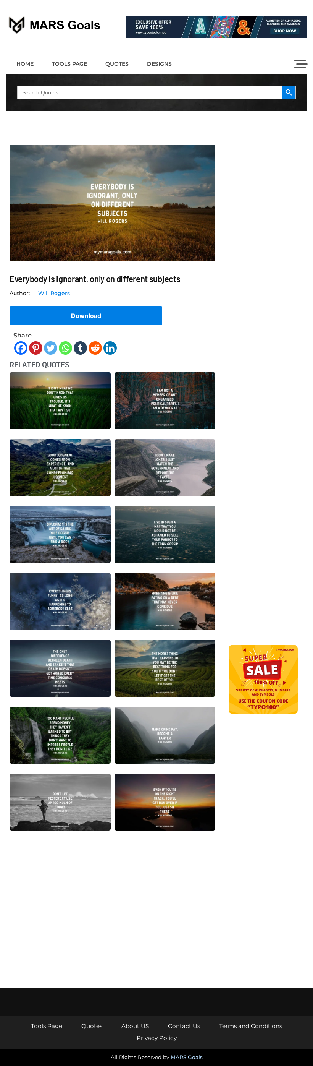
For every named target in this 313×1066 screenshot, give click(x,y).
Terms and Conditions (250, 1026)
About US (135, 1026)
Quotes (117, 63)
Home (25, 63)
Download (86, 316)
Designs (159, 63)
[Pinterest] (35, 348)
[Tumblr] (80, 348)
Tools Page (69, 63)
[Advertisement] (263, 261)
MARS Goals (187, 1057)
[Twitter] (50, 348)
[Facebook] (20, 348)
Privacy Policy (157, 1038)
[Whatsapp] (65, 348)
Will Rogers (54, 293)
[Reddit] (95, 348)
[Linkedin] (110, 348)
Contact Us (184, 1026)
